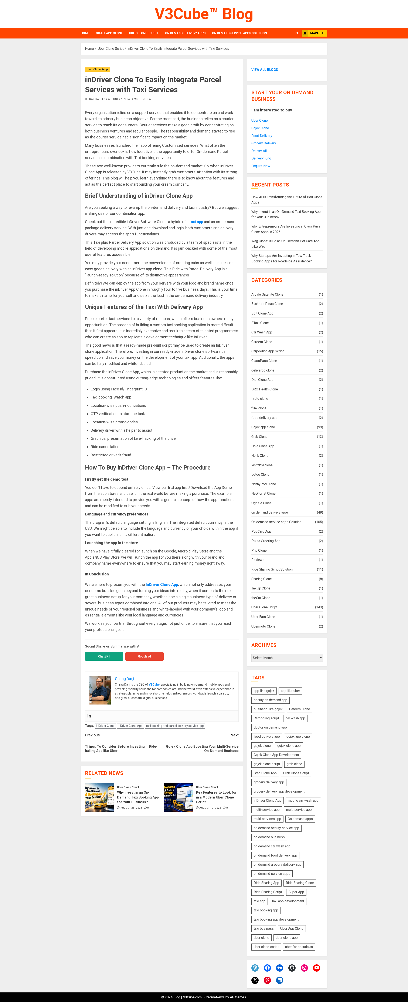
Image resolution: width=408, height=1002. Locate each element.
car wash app (295, 718)
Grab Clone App (265, 773)
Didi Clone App (262, 380)
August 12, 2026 (210, 807)
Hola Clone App (262, 446)
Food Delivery (261, 136)
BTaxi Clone (260, 323)
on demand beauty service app (276, 828)
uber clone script (266, 947)
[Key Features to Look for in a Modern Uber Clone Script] (178, 797)
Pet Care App (261, 531)
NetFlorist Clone (263, 493)
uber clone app (287, 938)
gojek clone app (289, 746)
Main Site (317, 33)
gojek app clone (298, 736)
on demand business (269, 837)
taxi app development (288, 901)
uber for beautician (299, 947)
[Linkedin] (89, 716)
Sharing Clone (261, 579)
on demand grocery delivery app (277, 865)
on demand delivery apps (185, 33)
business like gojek (268, 709)
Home (85, 33)
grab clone (294, 764)
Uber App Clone (291, 929)
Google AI (144, 656)
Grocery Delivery (263, 143)
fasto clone (259, 399)
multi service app (299, 810)
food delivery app (264, 418)
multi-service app (267, 810)
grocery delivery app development (279, 791)
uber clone (261, 938)
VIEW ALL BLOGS (264, 70)
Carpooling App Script (267, 351)
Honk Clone (259, 456)
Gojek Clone (260, 128)
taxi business (264, 929)
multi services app (267, 819)
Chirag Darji (94, 99)
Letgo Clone (260, 475)
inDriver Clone (105, 725)
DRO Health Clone (264, 389)
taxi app (259, 901)
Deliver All (259, 151)
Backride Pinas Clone (267, 304)
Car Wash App (261, 332)
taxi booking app (266, 910)
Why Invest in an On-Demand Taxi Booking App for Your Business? (138, 797)
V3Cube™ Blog (204, 14)
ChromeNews (214, 997)
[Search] (297, 33)
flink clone (258, 408)
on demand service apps (272, 874)
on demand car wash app (272, 846)
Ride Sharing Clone (300, 883)
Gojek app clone (109, 33)
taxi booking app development (276, 919)
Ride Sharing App (266, 883)
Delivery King (261, 158)
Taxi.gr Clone (260, 588)
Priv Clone (259, 550)
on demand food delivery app (275, 855)
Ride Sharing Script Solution (272, 569)
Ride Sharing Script (268, 892)
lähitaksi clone (262, 465)
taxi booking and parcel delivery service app (175, 725)
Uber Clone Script (144, 33)
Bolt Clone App (262, 313)
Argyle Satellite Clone (267, 294)
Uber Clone (259, 120)
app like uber (290, 691)
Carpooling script (266, 718)
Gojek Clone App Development (276, 755)
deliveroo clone (262, 370)
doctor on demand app (270, 727)
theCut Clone (260, 598)
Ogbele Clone (261, 503)
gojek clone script (267, 764)
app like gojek (264, 691)
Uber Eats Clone (263, 617)
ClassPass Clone (264, 361)
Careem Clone (261, 342)
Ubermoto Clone (263, 626)
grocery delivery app (269, 782)
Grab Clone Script (296, 773)
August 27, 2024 (119, 99)
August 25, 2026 (131, 807)
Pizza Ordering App (265, 541)
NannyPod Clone (263, 484)
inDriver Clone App (130, 725)
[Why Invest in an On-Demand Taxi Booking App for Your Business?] (99, 797)
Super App (296, 892)
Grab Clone (259, 437)
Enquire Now (260, 166)
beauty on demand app (270, 700)
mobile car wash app (303, 800)
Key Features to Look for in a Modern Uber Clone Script (216, 797)
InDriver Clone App (162, 584)
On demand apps (300, 819)
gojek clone (262, 746)
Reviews (257, 560)
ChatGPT (104, 656)
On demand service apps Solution (239, 33)
